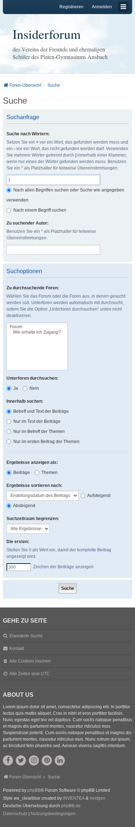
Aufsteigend (98, 495)
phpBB (34, 790)
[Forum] (37, 327)
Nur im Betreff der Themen (38, 431)
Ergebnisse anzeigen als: (32, 462)
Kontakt (16, 648)
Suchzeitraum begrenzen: (32, 518)
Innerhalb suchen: (24, 401)
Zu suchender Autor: (27, 223)
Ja (15, 388)
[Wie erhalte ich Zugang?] (37, 332)
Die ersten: (17, 541)
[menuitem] (15, 814)
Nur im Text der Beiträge (36, 421)
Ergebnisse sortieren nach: (34, 485)
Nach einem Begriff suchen (39, 210)
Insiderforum (47, 33)
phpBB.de (71, 805)
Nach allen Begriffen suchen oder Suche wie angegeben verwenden (65, 195)
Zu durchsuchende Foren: (32, 287)
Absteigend (23, 505)
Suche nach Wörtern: (28, 133)
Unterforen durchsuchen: (32, 378)
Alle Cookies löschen (30, 661)
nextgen (97, 798)
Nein (33, 388)
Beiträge (21, 472)
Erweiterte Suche (26, 635)
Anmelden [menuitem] (102, 6)
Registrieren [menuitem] (71, 6)
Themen (49, 472)
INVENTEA (74, 798)
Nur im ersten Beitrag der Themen (46, 441)
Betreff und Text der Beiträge (40, 411)
